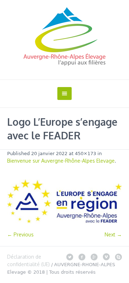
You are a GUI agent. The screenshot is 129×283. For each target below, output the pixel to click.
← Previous (20, 234)
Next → (113, 234)
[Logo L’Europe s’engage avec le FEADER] (64, 201)
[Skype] (118, 256)
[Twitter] (69, 256)
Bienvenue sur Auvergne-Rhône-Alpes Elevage (61, 161)
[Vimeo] (106, 256)
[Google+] (93, 256)
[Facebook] (81, 256)
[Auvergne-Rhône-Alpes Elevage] (64, 36)
